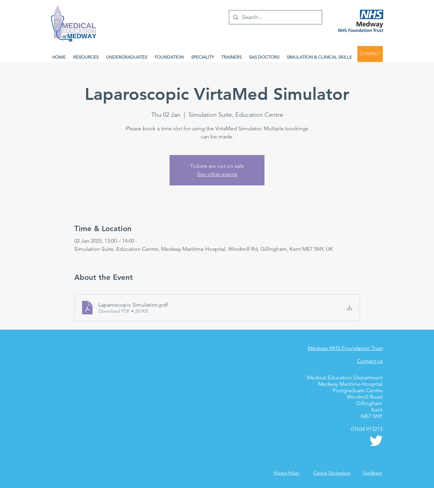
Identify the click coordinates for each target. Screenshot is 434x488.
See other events (217, 174)
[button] (372, 472)
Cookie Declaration (332, 472)
